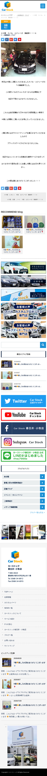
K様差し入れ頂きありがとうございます (30, 684)
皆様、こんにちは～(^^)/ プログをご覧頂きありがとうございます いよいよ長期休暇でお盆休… (23, 693)
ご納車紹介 (20, 15)
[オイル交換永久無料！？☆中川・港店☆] (34, 532)
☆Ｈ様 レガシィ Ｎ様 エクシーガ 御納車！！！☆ (20, 194)
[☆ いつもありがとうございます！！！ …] (12, 532)
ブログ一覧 (8, 635)
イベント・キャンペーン (13, 495)
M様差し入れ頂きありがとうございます (30, 705)
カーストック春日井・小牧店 (15, 630)
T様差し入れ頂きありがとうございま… (27, 364)
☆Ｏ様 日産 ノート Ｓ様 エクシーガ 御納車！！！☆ (25, 199)
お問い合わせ (9, 640)
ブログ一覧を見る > (37, 512)
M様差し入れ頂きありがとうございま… (27, 386)
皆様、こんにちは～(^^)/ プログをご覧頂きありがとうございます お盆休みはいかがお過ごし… (23, 672)
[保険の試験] (42, 532)
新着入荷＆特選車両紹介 (13, 483)
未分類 (6, 477)
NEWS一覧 (8, 608)
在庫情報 (7, 597)
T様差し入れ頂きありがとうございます (29, 663)
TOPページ (8, 592)
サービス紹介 (9, 619)
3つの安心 (8, 624)
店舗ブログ (8, 489)
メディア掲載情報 (10, 507)
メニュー (42, 6)
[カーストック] (11, 6)
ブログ (27, 15)
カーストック (13, 772)
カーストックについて (12, 613)
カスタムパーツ (10, 602)
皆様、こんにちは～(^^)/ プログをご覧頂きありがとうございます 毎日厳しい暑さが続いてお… (23, 715)
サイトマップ (9, 646)
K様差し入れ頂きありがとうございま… (27, 375)
